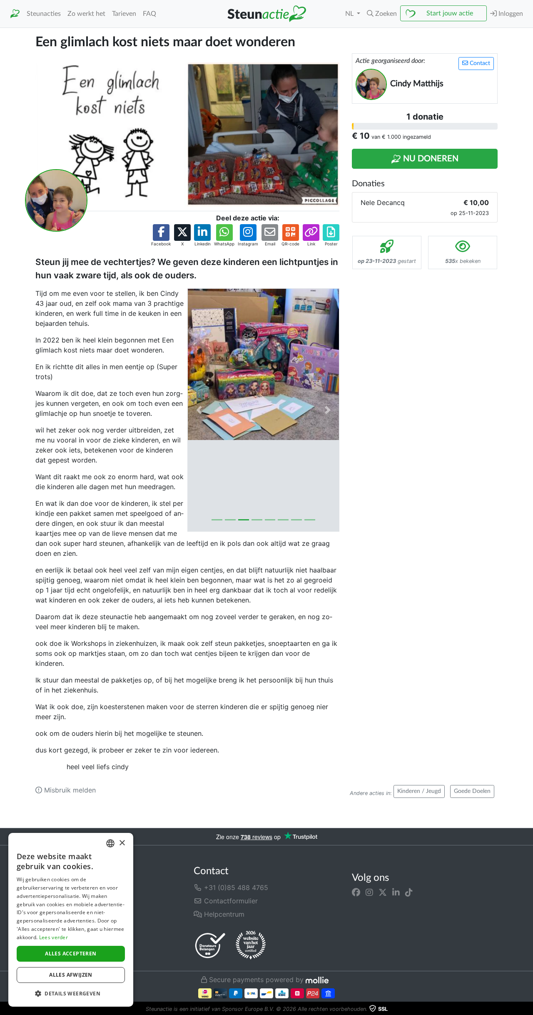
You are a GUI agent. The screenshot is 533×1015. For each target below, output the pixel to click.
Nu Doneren (429, 159)
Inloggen (510, 13)
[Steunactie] (15, 13)
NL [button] (350, 13)
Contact (479, 63)
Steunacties (44, 13)
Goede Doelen (472, 791)
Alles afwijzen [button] (70, 974)
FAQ (149, 13)
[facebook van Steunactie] (356, 892)
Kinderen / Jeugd (419, 791)
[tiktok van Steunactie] (409, 892)
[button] (382, 13)
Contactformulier (230, 901)
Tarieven (124, 13)
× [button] (122, 843)
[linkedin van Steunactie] (396, 892)
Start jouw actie (449, 13)
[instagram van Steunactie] (369, 892)
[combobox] (110, 843)
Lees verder (53, 937)
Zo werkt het (86, 13)
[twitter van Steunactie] (383, 892)
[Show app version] (527, 1009)
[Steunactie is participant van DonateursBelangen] (210, 945)
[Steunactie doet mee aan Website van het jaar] (251, 945)
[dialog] (70, 920)
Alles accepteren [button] (70, 953)
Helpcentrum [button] (223, 914)
